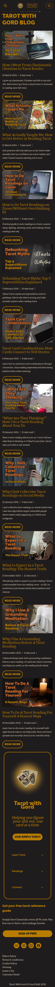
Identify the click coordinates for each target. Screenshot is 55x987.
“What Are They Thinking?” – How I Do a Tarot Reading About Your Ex (25, 422)
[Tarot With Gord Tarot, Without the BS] (27, 5)
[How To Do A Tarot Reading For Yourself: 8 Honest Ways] (27, 706)
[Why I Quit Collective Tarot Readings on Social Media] (27, 485)
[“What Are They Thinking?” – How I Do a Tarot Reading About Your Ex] (27, 412)
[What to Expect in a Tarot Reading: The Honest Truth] (27, 559)
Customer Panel (10, 974)
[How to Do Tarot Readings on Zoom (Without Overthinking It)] (27, 198)
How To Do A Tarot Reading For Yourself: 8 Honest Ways (27, 714)
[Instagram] (24, 945)
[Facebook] (38, 945)
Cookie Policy (9, 963)
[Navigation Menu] (49, 5)
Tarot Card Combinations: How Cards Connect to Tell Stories (27, 350)
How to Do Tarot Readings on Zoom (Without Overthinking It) (26, 208)
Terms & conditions (12, 960)
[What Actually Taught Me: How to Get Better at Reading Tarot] (27, 128)
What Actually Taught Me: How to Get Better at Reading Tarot (27, 136)
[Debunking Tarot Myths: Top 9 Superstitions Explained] (27, 272)
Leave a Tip (8, 971)
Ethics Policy (9, 956)
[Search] (5, 5)
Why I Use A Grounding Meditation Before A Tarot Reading (23, 642)
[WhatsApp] (31, 945)
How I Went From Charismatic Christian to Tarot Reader (27, 67)
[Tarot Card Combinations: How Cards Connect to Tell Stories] (27, 342)
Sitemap (6, 967)
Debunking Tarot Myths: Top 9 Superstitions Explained (26, 280)
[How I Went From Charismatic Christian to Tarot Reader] (27, 58)
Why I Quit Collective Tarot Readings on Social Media (24, 493)
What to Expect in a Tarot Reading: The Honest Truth (24, 567)
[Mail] (16, 945)
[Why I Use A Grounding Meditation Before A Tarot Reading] (27, 632)
